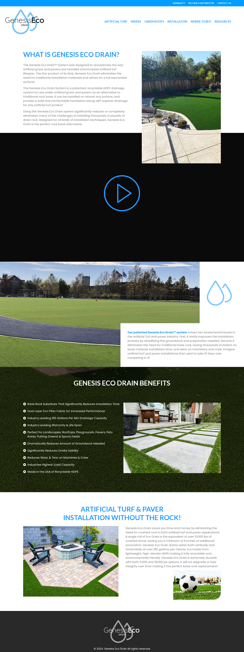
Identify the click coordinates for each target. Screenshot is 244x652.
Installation (177, 21)
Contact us (224, 3)
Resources (223, 21)
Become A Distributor (201, 3)
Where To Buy (201, 21)
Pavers (136, 21)
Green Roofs (154, 21)
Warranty (179, 3)
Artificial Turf (115, 21)
